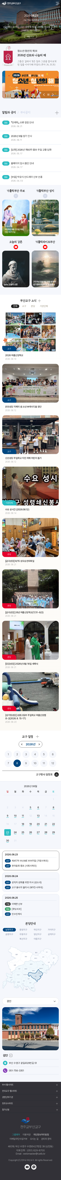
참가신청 (5, 1109)
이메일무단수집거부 (18, 1138)
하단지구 (37, 929)
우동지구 (23, 934)
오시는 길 (34, 1138)
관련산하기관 (7, 1097)
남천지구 (9, 929)
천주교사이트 (7, 1103)
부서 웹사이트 (7, 1084)
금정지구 (9, 934)
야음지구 (37, 939)
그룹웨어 (16, 1134)
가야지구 (52, 929)
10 (35, 763)
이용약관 (26, 1134)
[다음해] (39, 744)
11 (44, 763)
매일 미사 (30, 36)
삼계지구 (52, 934)
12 (52, 763)
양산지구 (37, 934)
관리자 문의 (46, 1138)
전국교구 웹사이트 (9, 1091)
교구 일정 (27, 736)
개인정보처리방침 (41, 1134)
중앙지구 (23, 929)
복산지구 (23, 939)
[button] (44, 94)
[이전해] (22, 744)
